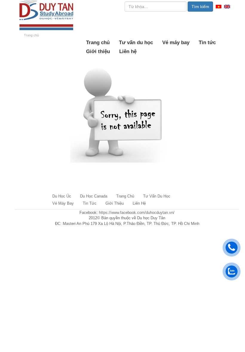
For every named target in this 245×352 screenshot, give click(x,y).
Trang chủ (98, 42)
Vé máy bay (175, 42)
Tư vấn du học (136, 42)
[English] (227, 6)
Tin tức (207, 42)
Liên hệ (128, 51)
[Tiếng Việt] (218, 6)
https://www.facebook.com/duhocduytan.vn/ (136, 212)
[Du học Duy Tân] (46, 15)
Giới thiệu (98, 51)
